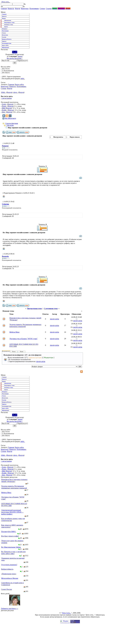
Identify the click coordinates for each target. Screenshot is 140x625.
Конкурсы (25, 8)
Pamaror (5, 146)
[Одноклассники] (7, 115)
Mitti (3, 108)
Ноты (55, 8)
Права (21, 351)
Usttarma (5, 204)
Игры (68, 8)
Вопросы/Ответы (6, 39)
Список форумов (11, 123)
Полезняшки (34, 8)
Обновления (7, 20)
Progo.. (4, 106)
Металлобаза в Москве (9, 578)
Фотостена (5, 35)
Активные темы (8, 24)
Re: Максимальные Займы (11, 547)
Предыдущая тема (34, 308)
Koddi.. (4, 110)
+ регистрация (6, 98)
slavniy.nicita (54, 319)
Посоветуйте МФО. (8, 531)
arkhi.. (22, 78)
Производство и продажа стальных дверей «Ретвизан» (14, 480)
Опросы (4, 41)
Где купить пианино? (9, 565)
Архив (6, 26)
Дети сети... (5, 2)
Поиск (13, 351)
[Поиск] (2, 6)
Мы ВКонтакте (10, 118)
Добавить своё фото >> (9, 608)
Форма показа (75, 137)
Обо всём (10, 125)
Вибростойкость (7, 569)
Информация (5, 47)
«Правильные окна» (8, 574)
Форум (17, 8)
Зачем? (20, 56)
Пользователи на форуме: (8, 351)
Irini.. (4, 112)
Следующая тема (51, 308)
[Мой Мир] (10, 115)
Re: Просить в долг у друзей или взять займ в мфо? (13, 553)
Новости (11, 8)
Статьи (42, 8)
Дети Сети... (66, 613)
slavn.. (15, 92)
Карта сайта (5, 45)
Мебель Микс (14, 332)
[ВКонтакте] (4, 115)
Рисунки (61, 8)
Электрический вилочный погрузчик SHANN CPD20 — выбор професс (12, 512)
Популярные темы (9, 22)
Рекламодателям (6, 43)
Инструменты (58, 137)
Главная (4, 8)
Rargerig (5, 256)
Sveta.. (4, 104)
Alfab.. (3, 92)
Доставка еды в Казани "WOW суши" (23, 339)
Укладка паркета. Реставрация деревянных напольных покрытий (25, 325)
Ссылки (49, 8)
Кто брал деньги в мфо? (10, 536)
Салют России (6, 589)
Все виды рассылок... (15, 58)
